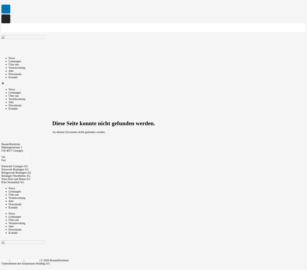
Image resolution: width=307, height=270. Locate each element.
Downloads (15, 74)
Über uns (14, 64)
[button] (153, 83)
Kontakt (13, 77)
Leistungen (15, 61)
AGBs (5, 260)
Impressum (17, 260)
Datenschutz (32, 260)
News (12, 58)
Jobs (11, 70)
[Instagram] (5, 18)
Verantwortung (17, 67)
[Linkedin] (5, 9)
